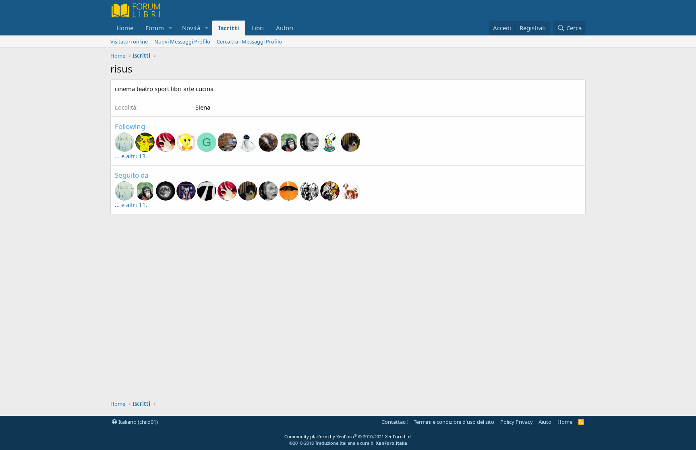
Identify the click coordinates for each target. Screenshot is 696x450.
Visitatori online (129, 41)
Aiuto (545, 421)
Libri (257, 28)
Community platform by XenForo (348, 436)
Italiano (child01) (137, 421)
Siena (202, 107)
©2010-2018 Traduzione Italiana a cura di (348, 443)
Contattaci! (394, 421)
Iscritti (228, 28)
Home (124, 28)
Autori (284, 28)
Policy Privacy (516, 421)
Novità (191, 28)
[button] (170, 28)
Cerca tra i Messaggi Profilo (249, 41)
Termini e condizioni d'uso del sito (454, 421)
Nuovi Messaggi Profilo (182, 41)
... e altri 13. (131, 156)
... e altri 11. (131, 205)
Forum (154, 28)
